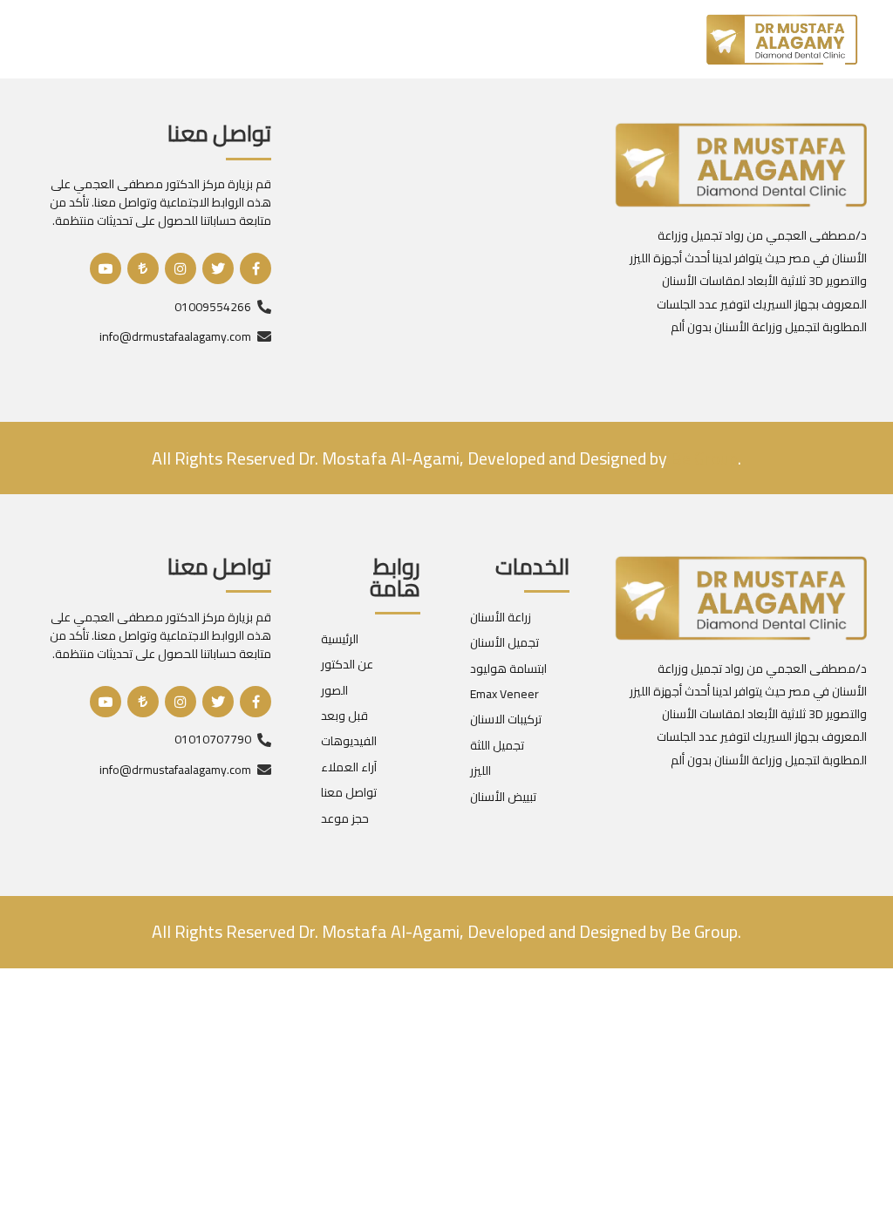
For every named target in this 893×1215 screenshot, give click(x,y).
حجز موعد (345, 818)
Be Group (702, 931)
